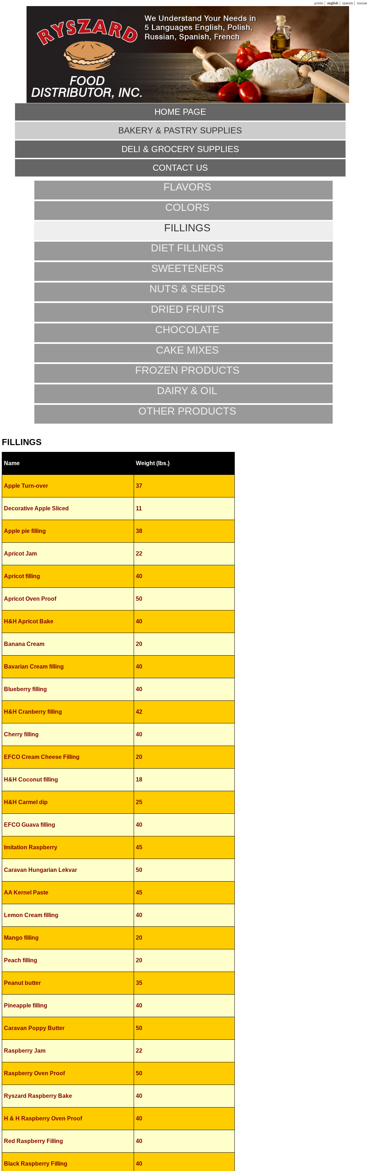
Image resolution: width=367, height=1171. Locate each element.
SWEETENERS (187, 268)
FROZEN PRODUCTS (187, 370)
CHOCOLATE (187, 329)
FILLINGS (187, 227)
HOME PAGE (180, 112)
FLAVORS (187, 187)
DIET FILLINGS (187, 248)
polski (318, 3)
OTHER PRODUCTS (187, 411)
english (332, 3)
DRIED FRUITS (187, 309)
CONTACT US (180, 168)
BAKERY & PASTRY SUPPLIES (180, 130)
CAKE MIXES (187, 350)
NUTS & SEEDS (187, 288)
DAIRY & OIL (187, 390)
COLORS (187, 207)
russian (361, 3)
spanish (347, 3)
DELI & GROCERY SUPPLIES (180, 149)
